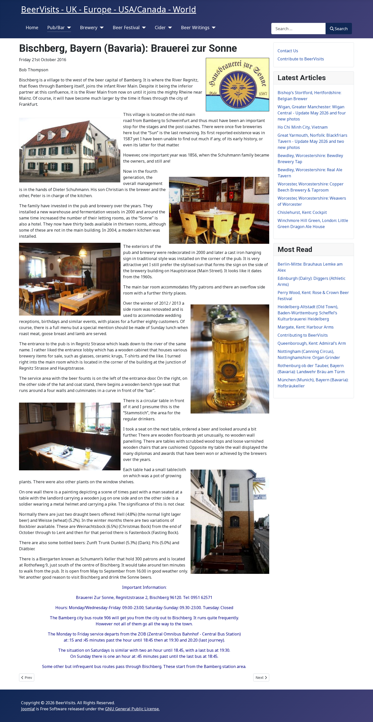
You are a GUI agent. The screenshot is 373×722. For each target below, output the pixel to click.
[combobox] (298, 28)
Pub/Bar (56, 27)
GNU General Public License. (132, 709)
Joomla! (28, 709)
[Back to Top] (364, 712)
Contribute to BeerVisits (301, 59)
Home (32, 27)
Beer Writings (195, 27)
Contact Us (288, 51)
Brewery (88, 27)
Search (341, 28)
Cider (160, 27)
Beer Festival (126, 27)
